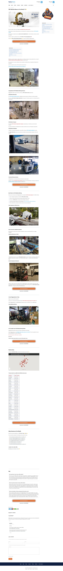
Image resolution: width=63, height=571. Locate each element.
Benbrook (10, 381)
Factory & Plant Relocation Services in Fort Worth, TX (17, 439)
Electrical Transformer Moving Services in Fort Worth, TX (18, 444)
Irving (9, 401)
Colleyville (10, 386)
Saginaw (10, 414)
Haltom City (10, 398)
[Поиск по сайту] (53, 5)
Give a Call (50, 1)
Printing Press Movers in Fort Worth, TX (15, 442)
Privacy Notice (11, 556)
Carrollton (10, 384)
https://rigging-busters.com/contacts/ (14, 528)
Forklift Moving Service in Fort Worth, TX (15, 441)
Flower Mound (11, 392)
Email (25, 541)
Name (9, 541)
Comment (10, 546)
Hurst (9, 400)
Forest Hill (10, 394)
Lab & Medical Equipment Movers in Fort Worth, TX (17, 440)
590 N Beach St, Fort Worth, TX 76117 (14, 448)
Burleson (10, 383)
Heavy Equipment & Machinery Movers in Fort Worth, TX (18, 436)
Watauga (10, 417)
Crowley (10, 387)
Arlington (10, 378)
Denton (10, 389)
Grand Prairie (10, 395)
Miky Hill (10, 523)
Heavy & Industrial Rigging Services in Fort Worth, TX (17, 438)
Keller (9, 403)
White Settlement (11, 418)
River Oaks (10, 411)
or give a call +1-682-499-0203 (24, 43)
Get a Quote (38, 1)
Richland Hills (11, 412)
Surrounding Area (28, 36)
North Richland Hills (11, 409)
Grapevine (10, 397)
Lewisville (10, 406)
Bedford (10, 380)
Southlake (10, 415)
